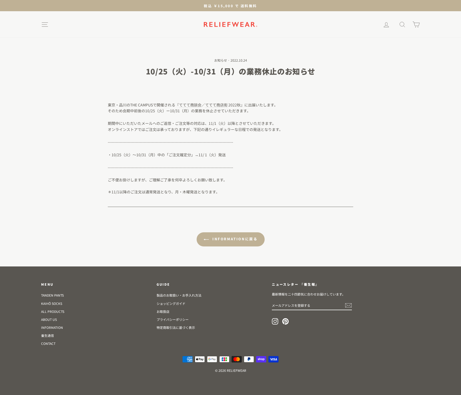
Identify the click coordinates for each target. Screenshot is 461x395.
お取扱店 (163, 311)
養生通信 (47, 335)
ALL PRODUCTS (52, 311)
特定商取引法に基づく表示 (176, 327)
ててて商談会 (190, 104)
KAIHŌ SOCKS (51, 303)
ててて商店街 (216, 104)
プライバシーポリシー (173, 319)
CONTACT (48, 343)
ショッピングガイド (171, 303)
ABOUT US (49, 319)
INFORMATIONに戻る (234, 238)
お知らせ (220, 60)
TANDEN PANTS (52, 295)
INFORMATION (52, 327)
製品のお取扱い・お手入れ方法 (179, 295)
